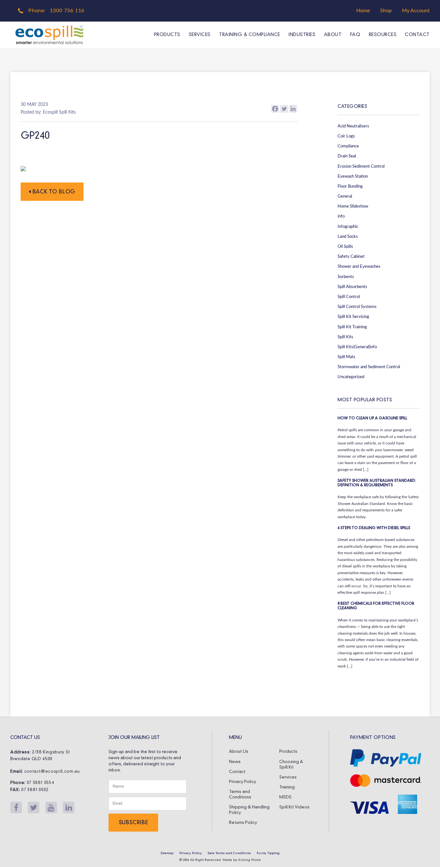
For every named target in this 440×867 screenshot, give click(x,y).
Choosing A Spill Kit (291, 764)
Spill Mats (346, 357)
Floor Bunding (350, 186)
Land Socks (348, 236)
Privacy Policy (242, 782)
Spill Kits (345, 337)
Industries (302, 35)
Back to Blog (53, 192)
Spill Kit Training (352, 327)
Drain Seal (347, 156)
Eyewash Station (353, 176)
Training (287, 787)
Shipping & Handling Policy (249, 810)
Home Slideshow (353, 206)
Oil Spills (345, 246)
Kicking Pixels (249, 860)
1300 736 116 (67, 10)
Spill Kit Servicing (353, 316)
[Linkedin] (293, 109)
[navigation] (287, 34)
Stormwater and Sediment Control (369, 367)
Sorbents (346, 277)
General (345, 196)
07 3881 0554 (40, 783)
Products (167, 35)
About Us (238, 752)
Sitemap (167, 853)
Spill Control (349, 296)
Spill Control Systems (357, 306)
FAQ (355, 35)
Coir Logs (346, 136)
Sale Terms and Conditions (229, 853)
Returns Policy (243, 823)
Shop (386, 10)
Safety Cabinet (351, 256)
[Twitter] (284, 109)
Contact (417, 35)
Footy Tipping (268, 853)
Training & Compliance (249, 35)
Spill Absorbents (352, 286)
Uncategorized (351, 377)
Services (200, 35)
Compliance (348, 146)
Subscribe (133, 822)
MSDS (285, 797)
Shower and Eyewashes (359, 266)
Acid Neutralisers (353, 126)
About (333, 35)
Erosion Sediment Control (361, 166)
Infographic (348, 226)
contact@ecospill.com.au (52, 771)
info (341, 216)
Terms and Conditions (240, 794)
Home (363, 10)
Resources (383, 35)
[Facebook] (275, 109)
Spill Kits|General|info (357, 347)
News (235, 762)
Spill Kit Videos (294, 807)
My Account (416, 10)
